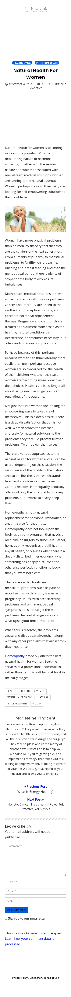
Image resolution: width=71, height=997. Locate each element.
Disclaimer (36, 977)
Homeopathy (15, 656)
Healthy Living (22, 62)
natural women (17, 703)
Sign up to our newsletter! (27, 918)
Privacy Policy (20, 977)
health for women (32, 691)
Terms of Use (51, 977)
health (11, 691)
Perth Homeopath (47, 62)
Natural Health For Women (35, 74)
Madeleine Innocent (36, 718)
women (36, 703)
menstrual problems (20, 697)
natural (43, 697)
